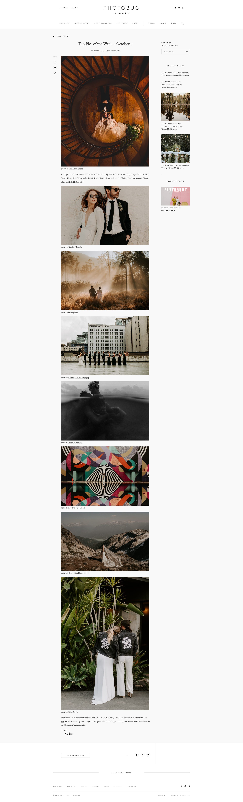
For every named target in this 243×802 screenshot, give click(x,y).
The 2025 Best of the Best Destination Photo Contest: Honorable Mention (171, 85)
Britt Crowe (73, 712)
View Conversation (75, 755)
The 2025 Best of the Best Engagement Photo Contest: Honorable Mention (172, 126)
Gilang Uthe (73, 312)
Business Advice (82, 24)
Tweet (55, 73)
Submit (135, 24)
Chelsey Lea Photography (131, 178)
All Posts (57, 786)
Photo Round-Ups (103, 24)
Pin (55, 67)
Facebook (175, 8)
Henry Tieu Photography (77, 178)
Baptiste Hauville (113, 178)
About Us (63, 8)
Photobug (121, 10)
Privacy (161, 795)
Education (64, 24)
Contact (75, 8)
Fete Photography (76, 168)
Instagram (179, 8)
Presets (151, 24)
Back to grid (62, 36)
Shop (173, 24)
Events (163, 24)
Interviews (122, 24)
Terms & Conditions (180, 795)
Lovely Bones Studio (96, 178)
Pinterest (183, 8)
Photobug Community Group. (76, 725)
